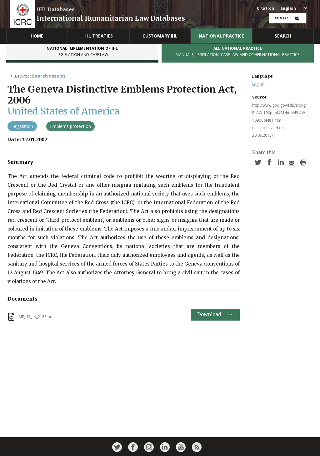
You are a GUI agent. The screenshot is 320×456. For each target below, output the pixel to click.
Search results (49, 76)
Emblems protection (70, 126)
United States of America (63, 111)
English (258, 84)
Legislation (22, 126)
